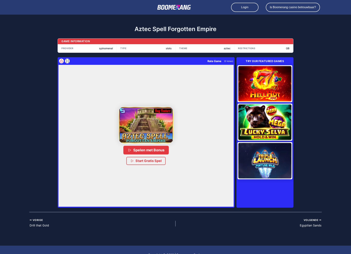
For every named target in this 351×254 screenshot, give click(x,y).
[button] (146, 125)
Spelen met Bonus (149, 150)
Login (244, 7)
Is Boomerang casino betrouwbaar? (293, 7)
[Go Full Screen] (67, 61)
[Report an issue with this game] (61, 61)
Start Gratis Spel (148, 161)
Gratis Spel (265, 83)
